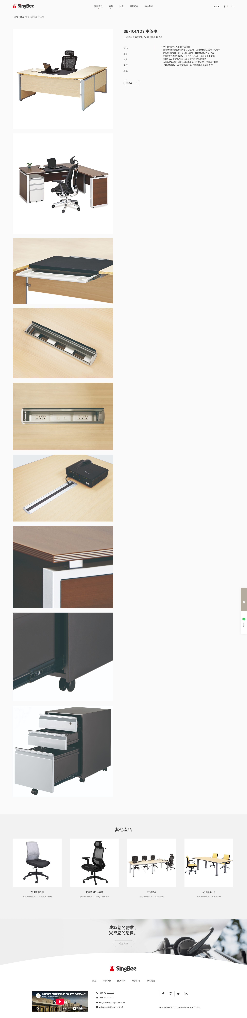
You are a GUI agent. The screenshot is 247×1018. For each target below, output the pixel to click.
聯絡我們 (149, 6)
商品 (111, 6)
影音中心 (107, 980)
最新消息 (134, 6)
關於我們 (98, 6)
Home (15, 17)
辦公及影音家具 (136, 37)
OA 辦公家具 (149, 37)
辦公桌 (159, 37)
